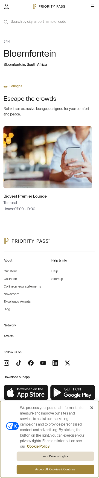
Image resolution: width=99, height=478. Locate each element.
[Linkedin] (55, 363)
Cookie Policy (38, 446)
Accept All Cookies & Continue (55, 469)
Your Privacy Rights (55, 456)
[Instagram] (6, 363)
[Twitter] (67, 363)
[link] (26, 392)
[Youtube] (43, 363)
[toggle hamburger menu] (92, 6)
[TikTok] (18, 363)
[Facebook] (31, 363)
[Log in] (6, 6)
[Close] (92, 408)
